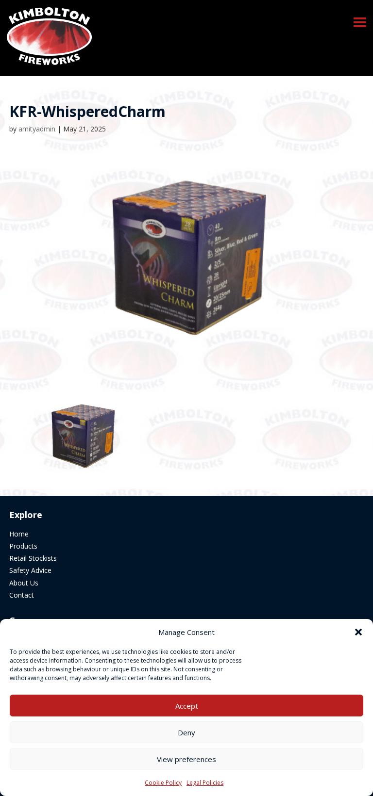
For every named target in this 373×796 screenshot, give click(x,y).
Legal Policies (204, 783)
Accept (186, 706)
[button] (360, 22)
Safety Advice (30, 570)
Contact (21, 595)
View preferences (186, 759)
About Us (23, 582)
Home (19, 533)
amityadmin (36, 128)
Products (23, 546)
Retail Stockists (33, 558)
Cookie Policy (163, 783)
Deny (186, 732)
